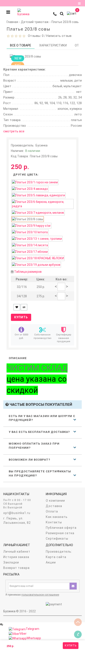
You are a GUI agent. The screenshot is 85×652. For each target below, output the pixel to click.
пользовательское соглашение (40, 594)
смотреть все (13, 131)
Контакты (54, 522)
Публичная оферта (61, 527)
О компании (55, 500)
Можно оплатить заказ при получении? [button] (34, 445)
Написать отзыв (58, 36)
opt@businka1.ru (16, 513)
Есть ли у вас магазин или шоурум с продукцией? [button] (42, 418)
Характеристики (53, 45)
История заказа (16, 557)
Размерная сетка (60, 533)
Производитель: (59, 551)
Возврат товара (16, 568)
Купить (70, 645)
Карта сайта (56, 557)
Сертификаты (57, 538)
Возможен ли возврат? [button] (29, 459)
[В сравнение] (24, 307)
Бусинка (42, 145)
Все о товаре (20, 45)
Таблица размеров (28, 271)
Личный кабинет (16, 551)
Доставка (54, 506)
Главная (12, 22)
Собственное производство (42, 336)
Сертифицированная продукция (63, 338)
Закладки (11, 562)
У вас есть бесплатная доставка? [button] (39, 432)
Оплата (52, 511)
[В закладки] (17, 307)
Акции (51, 562)
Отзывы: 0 (35, 36)
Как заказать (57, 517)
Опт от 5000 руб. (21, 336)
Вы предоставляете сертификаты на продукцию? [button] (40, 473)
